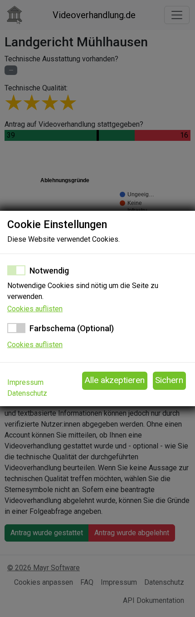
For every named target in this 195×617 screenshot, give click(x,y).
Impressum (25, 382)
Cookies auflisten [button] (35, 308)
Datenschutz (27, 393)
